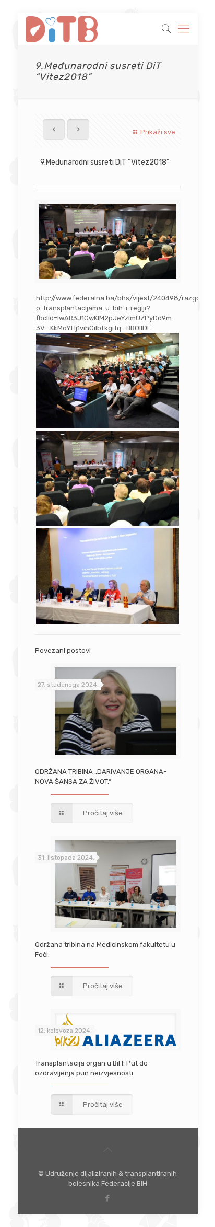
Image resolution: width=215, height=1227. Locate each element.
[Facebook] (107, 1198)
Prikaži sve (157, 132)
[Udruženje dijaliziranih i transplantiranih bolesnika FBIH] (62, 29)
